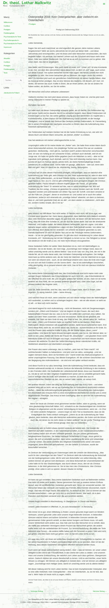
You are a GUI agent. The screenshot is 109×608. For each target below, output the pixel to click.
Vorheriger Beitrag (36, 591)
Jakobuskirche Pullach (11, 93)
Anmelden (85, 602)
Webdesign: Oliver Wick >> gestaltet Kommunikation (50, 602)
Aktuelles (7, 58)
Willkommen (8, 22)
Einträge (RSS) (75, 602)
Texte (5, 73)
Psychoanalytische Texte (12, 37)
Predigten (7, 29)
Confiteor (7, 26)
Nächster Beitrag (100, 591)
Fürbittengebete (9, 33)
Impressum (8, 47)
